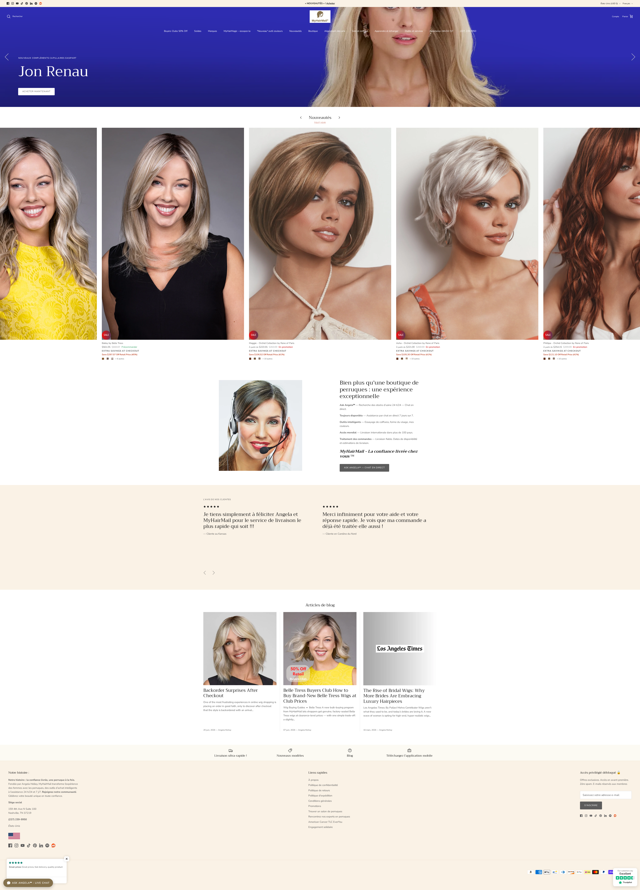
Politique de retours (319, 790)
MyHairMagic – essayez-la (237, 31)
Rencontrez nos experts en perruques (329, 816)
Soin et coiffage (360, 31)
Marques (212, 31)
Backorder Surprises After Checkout (230, 692)
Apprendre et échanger (386, 31)
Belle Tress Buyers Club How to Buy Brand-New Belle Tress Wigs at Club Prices (319, 695)
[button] (66, 858)
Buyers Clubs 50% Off (176, 31)
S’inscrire (591, 805)
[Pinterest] (26, 3)
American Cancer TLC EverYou (325, 822)
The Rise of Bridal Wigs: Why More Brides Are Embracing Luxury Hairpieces (394, 696)
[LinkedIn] (31, 3)
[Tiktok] (22, 3)
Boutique (313, 31)
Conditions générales (320, 801)
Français (626, 3)
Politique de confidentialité (323, 785)
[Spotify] (36, 3)
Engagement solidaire (320, 827)
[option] (320, 57)
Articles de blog (320, 605)
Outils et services (414, 31)
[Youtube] (17, 3)
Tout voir (320, 122)
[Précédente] (6, 57)
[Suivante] (633, 57)
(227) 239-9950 (468, 31)
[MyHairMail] (320, 16)
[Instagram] (12, 3)
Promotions (314, 806)
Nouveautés (295, 31)
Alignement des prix (334, 31)
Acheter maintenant (36, 91)
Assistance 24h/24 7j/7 (441, 31)
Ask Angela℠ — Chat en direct (364, 467)
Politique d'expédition (320, 795)
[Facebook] (8, 3)
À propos (313, 780)
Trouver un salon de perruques (325, 811)
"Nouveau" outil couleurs (270, 31)
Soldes (197, 31)
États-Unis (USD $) (609, 3)
